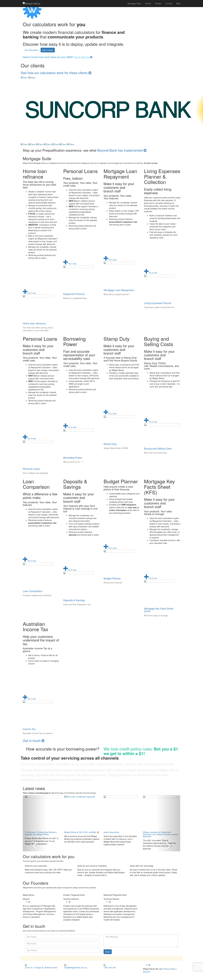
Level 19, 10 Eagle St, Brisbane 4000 (41, 967)
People (158, 3)
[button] (34, 823)
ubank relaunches (111, 832)
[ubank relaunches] (121, 812)
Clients (148, 3)
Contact (168, 3)
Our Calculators (31, 50)
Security (146, 971)
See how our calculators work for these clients (55, 72)
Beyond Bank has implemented (120, 150)
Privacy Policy (169, 968)
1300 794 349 (110, 967)
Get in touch (47, 50)
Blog (178, 3)
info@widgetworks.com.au (75, 967)
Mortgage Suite (134, 3)
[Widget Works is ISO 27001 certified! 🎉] (81, 812)
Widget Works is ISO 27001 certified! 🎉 (81, 832)
